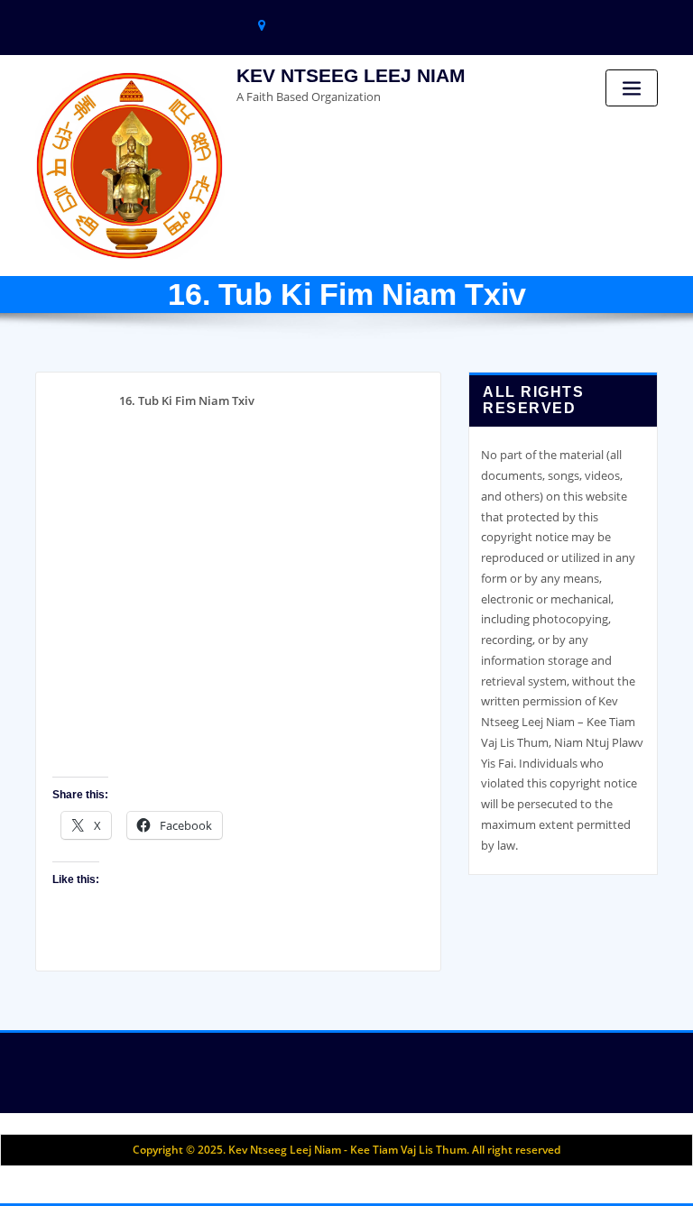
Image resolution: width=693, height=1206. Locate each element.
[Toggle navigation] (631, 87)
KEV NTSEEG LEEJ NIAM (351, 75)
